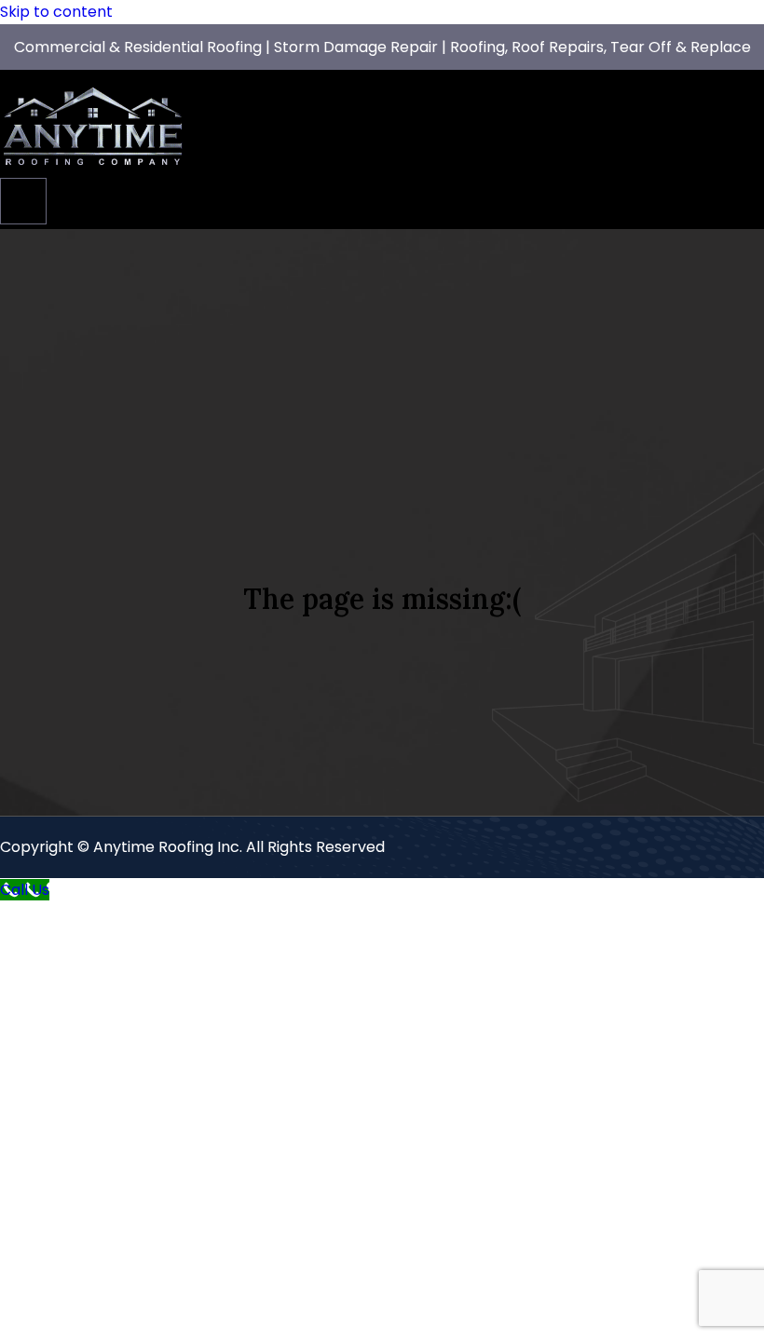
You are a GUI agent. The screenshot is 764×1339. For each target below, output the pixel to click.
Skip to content (56, 11)
